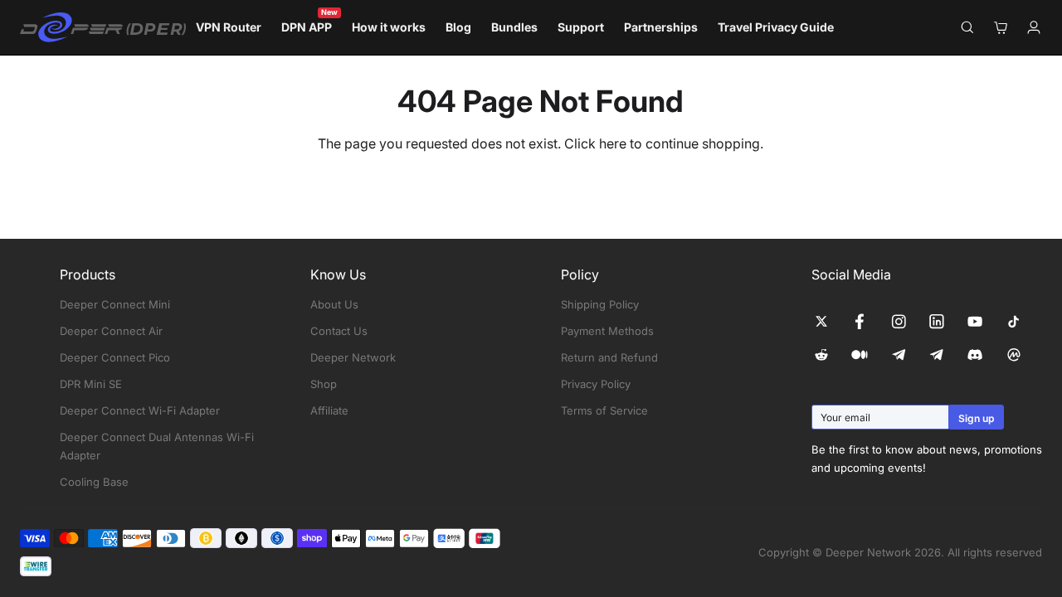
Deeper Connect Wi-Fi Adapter (140, 410)
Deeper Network (353, 357)
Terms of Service (604, 410)
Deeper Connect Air (111, 330)
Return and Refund (609, 357)
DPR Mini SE (91, 384)
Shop (323, 384)
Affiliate (329, 410)
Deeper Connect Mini (115, 304)
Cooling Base (94, 481)
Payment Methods (607, 330)
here (612, 143)
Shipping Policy (600, 304)
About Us (334, 304)
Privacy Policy (596, 384)
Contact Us (339, 330)
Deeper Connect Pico (115, 357)
